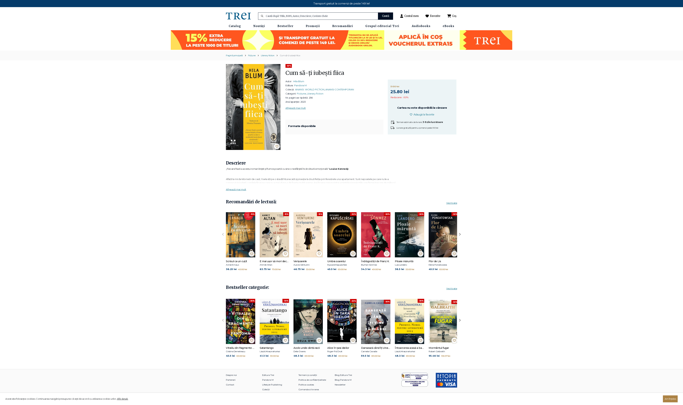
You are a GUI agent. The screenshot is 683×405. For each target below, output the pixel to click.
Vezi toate (451, 203)
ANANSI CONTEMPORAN (339, 89)
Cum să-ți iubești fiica (290, 55)
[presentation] (223, 234)
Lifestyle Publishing (272, 384)
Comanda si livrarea (308, 389)
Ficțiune (252, 55)
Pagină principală (234, 55)
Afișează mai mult (295, 108)
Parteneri (230, 379)
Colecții (266, 389)
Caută (385, 16)
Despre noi (231, 375)
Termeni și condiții (307, 375)
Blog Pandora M (343, 379)
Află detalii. (122, 398)
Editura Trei (268, 375)
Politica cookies (306, 384)
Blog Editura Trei (343, 375)
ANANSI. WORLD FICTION (309, 89)
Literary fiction (267, 55)
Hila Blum (298, 81)
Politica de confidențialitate (312, 379)
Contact (230, 384)
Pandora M (300, 85)
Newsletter (340, 384)
